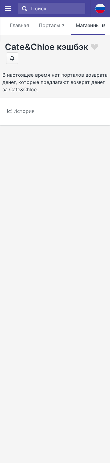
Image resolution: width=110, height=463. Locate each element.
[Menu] (7, 8)
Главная (19, 25)
